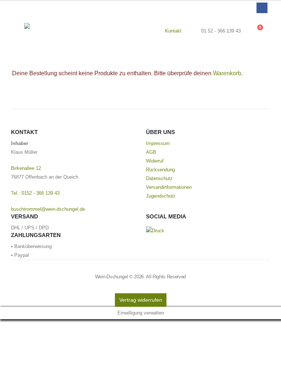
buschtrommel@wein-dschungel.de (48, 209)
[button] (17, 31)
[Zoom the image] (155, 230)
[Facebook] (261, 8)
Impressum (158, 143)
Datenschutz (159, 178)
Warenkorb (227, 73)
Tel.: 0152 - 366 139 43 (35, 193)
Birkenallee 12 (26, 168)
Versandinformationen (169, 187)
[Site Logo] (44, 30)
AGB (151, 152)
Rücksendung (160, 169)
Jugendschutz (161, 196)
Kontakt (173, 31)
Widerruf (155, 161)
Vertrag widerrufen (140, 300)
